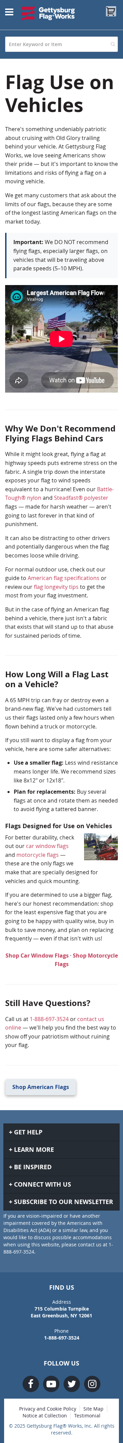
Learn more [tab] (34, 1149)
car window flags (47, 846)
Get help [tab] (28, 1132)
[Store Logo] (48, 13)
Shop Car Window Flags (37, 955)
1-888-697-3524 (49, 1019)
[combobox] (61, 44)
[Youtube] (51, 1384)
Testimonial (87, 1415)
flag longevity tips (56, 587)
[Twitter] (71, 1384)
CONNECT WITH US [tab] (42, 1184)
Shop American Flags (40, 1087)
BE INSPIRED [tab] (33, 1167)
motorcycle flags (37, 855)
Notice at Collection (45, 1415)
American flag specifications (63, 578)
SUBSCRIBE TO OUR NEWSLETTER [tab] (63, 1202)
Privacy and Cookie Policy (47, 1408)
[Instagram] (92, 1384)
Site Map (93, 1408)
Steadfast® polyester (81, 497)
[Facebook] (30, 1384)
